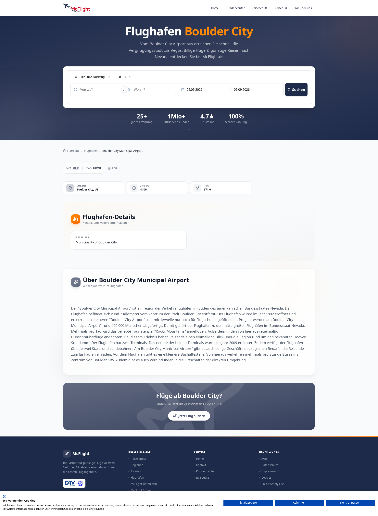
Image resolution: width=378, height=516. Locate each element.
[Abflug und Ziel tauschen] (124, 89)
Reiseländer (138, 459)
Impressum (269, 471)
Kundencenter (235, 8)
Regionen (137, 465)
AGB (264, 459)
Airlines (136, 471)
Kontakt (201, 465)
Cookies (266, 477)
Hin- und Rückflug (93, 77)
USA (115, 168)
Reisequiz (281, 8)
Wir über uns (303, 8)
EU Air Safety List (272, 484)
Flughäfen (137, 477)
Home (215, 8)
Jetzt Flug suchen (191, 416)
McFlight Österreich (144, 484)
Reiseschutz (260, 8)
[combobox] (96, 89)
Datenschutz (269, 465)
